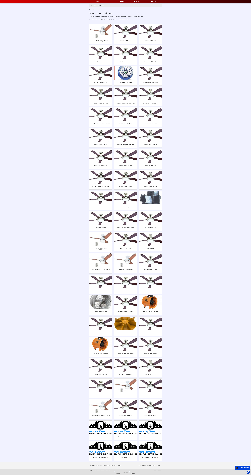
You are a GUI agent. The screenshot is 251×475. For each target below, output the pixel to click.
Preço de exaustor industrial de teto (125, 333)
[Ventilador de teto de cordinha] (125, 281)
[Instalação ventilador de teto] (125, 406)
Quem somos (154, 1)
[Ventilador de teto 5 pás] (150, 156)
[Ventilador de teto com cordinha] (100, 197)
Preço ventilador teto (125, 248)
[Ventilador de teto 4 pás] (150, 31)
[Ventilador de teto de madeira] (100, 93)
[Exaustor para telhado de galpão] (150, 448)
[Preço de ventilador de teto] (100, 323)
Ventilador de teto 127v (150, 227)
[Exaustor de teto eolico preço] (100, 344)
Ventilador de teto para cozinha (150, 103)
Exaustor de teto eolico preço (101, 353)
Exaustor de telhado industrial (125, 437)
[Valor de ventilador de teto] (150, 114)
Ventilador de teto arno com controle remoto (101, 416)
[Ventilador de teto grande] (125, 197)
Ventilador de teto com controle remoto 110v (100, 40)
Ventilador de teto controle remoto (125, 395)
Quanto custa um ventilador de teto (125, 227)
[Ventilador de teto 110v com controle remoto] (100, 260)
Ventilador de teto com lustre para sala (125, 144)
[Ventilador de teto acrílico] (150, 177)
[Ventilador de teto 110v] (150, 281)
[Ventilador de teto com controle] (125, 260)
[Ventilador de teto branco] (125, 365)
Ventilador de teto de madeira (100, 103)
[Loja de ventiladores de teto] (125, 156)
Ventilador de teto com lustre (125, 311)
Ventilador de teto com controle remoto (100, 248)
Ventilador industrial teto (101, 311)
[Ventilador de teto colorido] (100, 135)
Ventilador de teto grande (125, 207)
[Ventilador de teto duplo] (125, 31)
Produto (136, 1)
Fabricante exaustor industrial (100, 457)
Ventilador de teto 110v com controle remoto (101, 270)
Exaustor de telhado (101, 437)
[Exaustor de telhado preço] (150, 427)
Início (140, 465)
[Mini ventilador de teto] (100, 218)
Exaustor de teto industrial (150, 207)
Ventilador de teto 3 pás (150, 62)
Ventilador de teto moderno (150, 395)
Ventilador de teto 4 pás (150, 40)
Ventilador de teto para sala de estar (101, 123)
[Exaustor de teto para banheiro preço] (150, 302)
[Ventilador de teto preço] (150, 365)
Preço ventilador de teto (150, 415)
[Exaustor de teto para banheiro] (125, 73)
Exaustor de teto (125, 457)
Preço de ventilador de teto (100, 333)
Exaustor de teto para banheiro (125, 82)
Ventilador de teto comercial (150, 144)
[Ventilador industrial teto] (100, 302)
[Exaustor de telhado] (100, 427)
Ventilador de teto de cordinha (125, 291)
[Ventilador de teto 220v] (150, 323)
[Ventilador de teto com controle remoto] (100, 239)
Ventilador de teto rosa (125, 62)
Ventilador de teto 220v (150, 333)
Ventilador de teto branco (125, 374)
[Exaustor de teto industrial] (150, 197)
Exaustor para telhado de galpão (150, 457)
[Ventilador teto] (150, 239)
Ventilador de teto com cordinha (101, 207)
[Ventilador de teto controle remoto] (125, 385)
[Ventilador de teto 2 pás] (100, 52)
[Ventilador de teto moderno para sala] (125, 93)
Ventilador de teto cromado (100, 165)
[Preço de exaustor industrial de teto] (125, 323)
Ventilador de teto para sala (150, 353)
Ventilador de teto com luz (100, 82)
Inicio (122, 1)
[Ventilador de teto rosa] (125, 52)
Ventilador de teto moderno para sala (125, 103)
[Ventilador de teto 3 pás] (150, 52)
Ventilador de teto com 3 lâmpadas (100, 186)
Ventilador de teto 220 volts (150, 269)
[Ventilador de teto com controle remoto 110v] (100, 31)
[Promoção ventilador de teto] (125, 114)
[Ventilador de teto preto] (100, 365)
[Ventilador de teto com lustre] (125, 302)
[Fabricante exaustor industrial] (100, 448)
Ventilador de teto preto (101, 374)
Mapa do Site (156, 465)
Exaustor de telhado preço (150, 437)
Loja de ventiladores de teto (125, 165)
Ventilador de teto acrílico (150, 186)
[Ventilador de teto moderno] (150, 385)
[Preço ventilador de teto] (150, 406)
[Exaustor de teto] (125, 448)
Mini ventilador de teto (100, 227)
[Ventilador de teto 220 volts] (150, 260)
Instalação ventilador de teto (125, 415)
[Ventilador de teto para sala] (150, 344)
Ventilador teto (150, 248)
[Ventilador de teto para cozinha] (150, 93)
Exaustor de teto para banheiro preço (150, 312)
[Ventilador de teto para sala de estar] (100, 114)
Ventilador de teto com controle (125, 269)
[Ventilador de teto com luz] (100, 73)
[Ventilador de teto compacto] (125, 177)
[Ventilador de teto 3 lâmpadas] (150, 73)
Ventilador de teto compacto (125, 186)
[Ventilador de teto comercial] (150, 135)
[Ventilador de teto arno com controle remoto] (100, 406)
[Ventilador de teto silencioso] (100, 281)
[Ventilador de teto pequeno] (100, 385)
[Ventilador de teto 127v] (150, 218)
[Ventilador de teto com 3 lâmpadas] (100, 177)
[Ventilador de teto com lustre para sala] (125, 135)
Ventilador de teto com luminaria (126, 353)
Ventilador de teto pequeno (100, 395)
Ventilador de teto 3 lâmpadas (150, 82)
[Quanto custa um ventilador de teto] (125, 218)
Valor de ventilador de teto (150, 123)
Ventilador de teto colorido (100, 144)
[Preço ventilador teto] (125, 239)
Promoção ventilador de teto (125, 123)
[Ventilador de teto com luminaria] (125, 344)
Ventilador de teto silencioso (101, 291)
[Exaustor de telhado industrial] (125, 427)
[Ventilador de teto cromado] (100, 156)
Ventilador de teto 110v (150, 291)
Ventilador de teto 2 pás (101, 62)
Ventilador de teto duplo (125, 40)
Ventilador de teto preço (150, 374)
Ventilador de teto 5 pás (150, 165)
